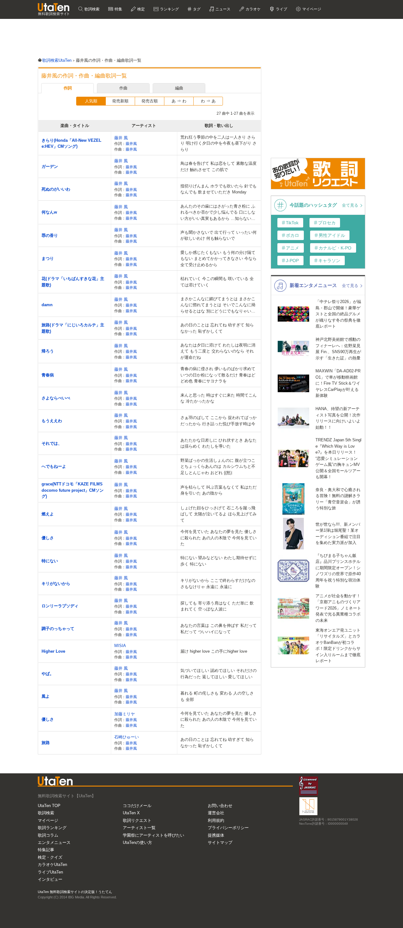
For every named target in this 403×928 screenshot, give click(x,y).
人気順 (91, 101)
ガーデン (50, 166)
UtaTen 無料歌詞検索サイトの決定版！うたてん (75, 892)
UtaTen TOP (49, 805)
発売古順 (149, 101)
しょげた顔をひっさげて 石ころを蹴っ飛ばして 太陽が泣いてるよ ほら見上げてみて (218, 514)
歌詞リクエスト (137, 820)
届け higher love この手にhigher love (213, 651)
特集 (118, 9)
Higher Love (53, 651)
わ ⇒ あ (208, 101)
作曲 (123, 88)
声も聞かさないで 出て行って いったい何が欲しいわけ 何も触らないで (218, 235)
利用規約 (216, 820)
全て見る (351, 205)
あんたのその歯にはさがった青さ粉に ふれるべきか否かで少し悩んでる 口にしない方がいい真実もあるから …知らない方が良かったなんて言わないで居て (217, 213)
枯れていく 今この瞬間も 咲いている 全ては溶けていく (217, 281)
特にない (50, 561)
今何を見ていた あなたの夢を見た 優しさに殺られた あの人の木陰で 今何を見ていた (218, 537)
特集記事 (46, 849)
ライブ (281, 9)
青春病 (48, 375)
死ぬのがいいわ (56, 189)
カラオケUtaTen (52, 864)
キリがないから (56, 583)
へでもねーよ (54, 466)
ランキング (169, 9)
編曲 (179, 88)
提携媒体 (216, 835)
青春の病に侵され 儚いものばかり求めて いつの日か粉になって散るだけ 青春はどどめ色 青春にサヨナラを (217, 374)
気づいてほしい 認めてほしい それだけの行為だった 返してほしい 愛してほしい (218, 673)
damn (47, 304)
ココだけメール (137, 805)
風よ (46, 696)
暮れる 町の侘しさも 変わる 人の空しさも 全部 (217, 696)
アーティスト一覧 (139, 827)
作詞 (68, 88)
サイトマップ (220, 842)
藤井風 (131, 143)
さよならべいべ (56, 398)
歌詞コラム (48, 835)
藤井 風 (121, 137)
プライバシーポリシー (228, 827)
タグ (196, 9)
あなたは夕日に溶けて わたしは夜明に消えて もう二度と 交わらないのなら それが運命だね (217, 351)
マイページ (48, 820)
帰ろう (48, 351)
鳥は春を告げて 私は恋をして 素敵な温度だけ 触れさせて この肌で (218, 166)
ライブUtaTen (50, 872)
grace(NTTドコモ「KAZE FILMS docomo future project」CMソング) (73, 490)
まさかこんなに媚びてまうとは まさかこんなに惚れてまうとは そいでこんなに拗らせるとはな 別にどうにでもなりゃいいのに (217, 305)
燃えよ (48, 514)
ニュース (222, 9)
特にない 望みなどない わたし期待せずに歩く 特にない (218, 560)
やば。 (48, 673)
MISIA (120, 645)
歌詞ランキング (52, 827)
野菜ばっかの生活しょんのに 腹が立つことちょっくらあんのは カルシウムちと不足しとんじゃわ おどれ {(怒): (217, 466)
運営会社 (216, 813)
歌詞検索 (91, 9)
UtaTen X (131, 813)
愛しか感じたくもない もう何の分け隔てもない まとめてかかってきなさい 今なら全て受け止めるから (218, 258)
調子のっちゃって (58, 628)
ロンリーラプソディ (60, 606)
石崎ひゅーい (126, 737)
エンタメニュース (54, 842)
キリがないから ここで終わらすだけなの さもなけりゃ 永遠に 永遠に (217, 583)
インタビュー (50, 879)
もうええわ (52, 420)
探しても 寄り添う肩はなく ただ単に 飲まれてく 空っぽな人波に (217, 606)
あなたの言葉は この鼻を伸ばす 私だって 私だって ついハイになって (218, 628)
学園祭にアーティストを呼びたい (153, 835)
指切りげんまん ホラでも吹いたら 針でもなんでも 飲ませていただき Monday (218, 189)
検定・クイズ (50, 857)
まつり (48, 258)
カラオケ (253, 9)
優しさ (48, 538)
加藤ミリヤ (124, 714)
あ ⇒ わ (179, 101)
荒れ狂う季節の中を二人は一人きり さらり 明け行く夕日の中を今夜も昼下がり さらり (218, 143)
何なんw (49, 212)
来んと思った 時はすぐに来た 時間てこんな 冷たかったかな (218, 398)
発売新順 (120, 101)
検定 (140, 9)
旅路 (46, 742)
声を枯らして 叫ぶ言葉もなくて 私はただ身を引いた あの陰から (218, 490)
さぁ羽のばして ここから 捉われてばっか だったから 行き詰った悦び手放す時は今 (218, 420)
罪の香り (50, 235)
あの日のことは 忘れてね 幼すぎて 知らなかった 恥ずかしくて (217, 328)
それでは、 (52, 443)
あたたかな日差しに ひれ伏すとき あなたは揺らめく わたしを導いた (218, 443)
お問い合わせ (220, 805)
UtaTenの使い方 (137, 842)
